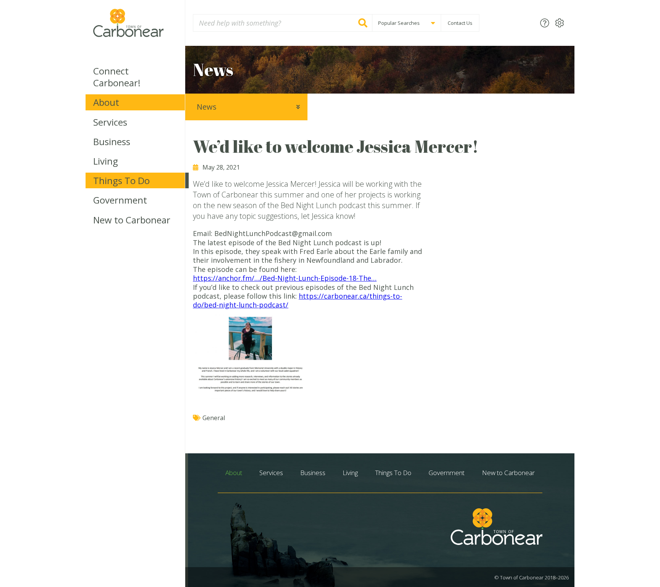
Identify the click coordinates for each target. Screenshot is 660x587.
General (213, 418)
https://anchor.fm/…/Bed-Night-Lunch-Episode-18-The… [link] (285, 278)
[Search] (362, 23)
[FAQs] (544, 22)
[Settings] (559, 22)
